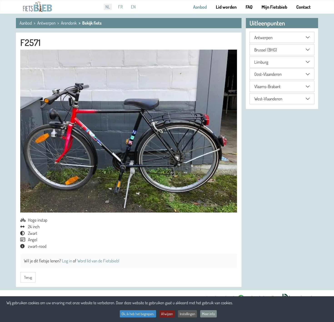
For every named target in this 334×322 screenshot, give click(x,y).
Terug (28, 277)
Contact (303, 7)
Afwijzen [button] (167, 314)
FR (120, 7)
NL (107, 7)
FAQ (249, 7)
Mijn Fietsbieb (274, 7)
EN (133, 7)
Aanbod (200, 7)
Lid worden (226, 7)
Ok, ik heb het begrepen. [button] (138, 314)
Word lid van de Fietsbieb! (98, 261)
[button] (281, 37)
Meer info (208, 314)
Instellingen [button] (187, 314)
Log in (67, 261)
